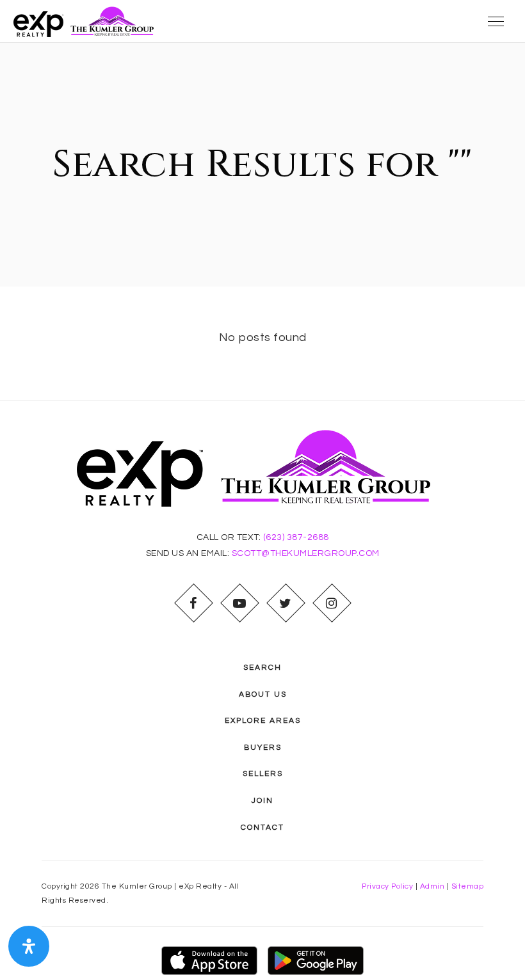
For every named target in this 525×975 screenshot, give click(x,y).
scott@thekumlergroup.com (306, 553)
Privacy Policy (387, 886)
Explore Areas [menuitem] (263, 721)
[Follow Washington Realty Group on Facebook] (193, 603)
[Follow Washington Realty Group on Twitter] (285, 603)
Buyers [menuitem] (263, 747)
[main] (262, 221)
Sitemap (467, 886)
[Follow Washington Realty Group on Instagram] (331, 603)
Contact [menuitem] (262, 827)
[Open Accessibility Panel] (28, 946)
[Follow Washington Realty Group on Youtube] (239, 603)
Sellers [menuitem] (263, 774)
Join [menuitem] (262, 801)
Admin (432, 886)
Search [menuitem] (262, 667)
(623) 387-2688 (296, 537)
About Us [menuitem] (263, 694)
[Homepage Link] (87, 21)
